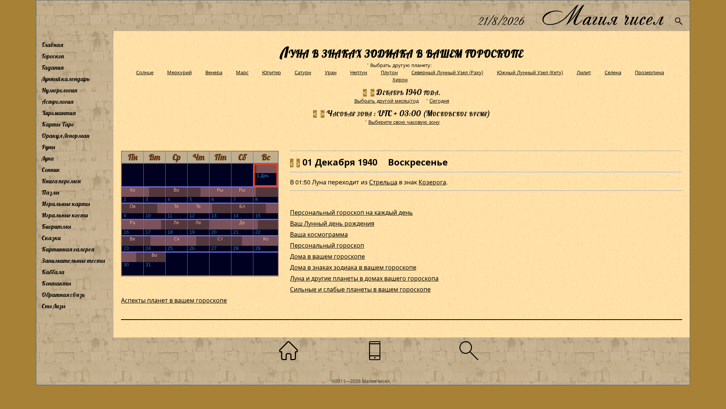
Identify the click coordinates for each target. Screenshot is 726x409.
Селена (613, 72)
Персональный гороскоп (327, 245)
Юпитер (271, 72)
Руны (48, 147)
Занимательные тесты (73, 260)
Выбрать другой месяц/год (386, 100)
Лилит (584, 72)
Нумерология (59, 90)
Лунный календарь (66, 79)
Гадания (53, 67)
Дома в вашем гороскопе (327, 256)
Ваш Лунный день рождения (332, 223)
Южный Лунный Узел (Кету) (530, 72)
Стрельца (383, 182)
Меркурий (179, 72)
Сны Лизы (53, 306)
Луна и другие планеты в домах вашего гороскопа (364, 278)
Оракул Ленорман (65, 135)
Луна (48, 158)
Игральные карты (66, 204)
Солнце (145, 72)
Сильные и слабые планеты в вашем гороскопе (360, 289)
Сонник (51, 169)
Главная (52, 44)
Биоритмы (56, 226)
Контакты (56, 283)
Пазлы (50, 192)
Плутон (389, 72)
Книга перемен (61, 181)
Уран (331, 72)
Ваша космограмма (319, 234)
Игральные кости (65, 215)
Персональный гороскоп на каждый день (351, 212)
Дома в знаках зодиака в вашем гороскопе (353, 267)
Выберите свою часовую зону (404, 121)
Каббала (53, 272)
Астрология (57, 101)
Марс (242, 72)
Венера (213, 72)
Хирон (400, 79)
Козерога (432, 182)
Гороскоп (53, 56)
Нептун (358, 72)
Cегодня (439, 100)
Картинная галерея (68, 249)
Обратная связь (63, 294)
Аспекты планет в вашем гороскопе (174, 300)
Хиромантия (59, 113)
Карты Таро (58, 124)
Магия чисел (602, 15)
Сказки (51, 238)
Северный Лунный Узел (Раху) (447, 72)
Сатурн (303, 72)
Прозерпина (649, 72)
